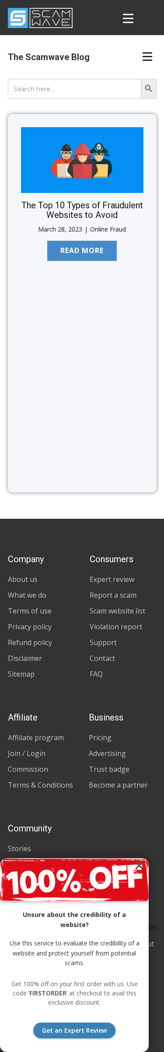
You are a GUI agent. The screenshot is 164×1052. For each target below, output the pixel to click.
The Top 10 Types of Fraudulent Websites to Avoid (82, 210)
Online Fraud (108, 229)
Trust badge (109, 769)
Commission (28, 769)
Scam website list (117, 611)
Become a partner (118, 785)
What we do (27, 595)
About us (23, 579)
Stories (19, 848)
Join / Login (26, 753)
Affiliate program (36, 737)
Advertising (107, 753)
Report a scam (113, 595)
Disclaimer (25, 658)
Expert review (112, 579)
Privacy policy (30, 626)
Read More (82, 250)
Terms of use (30, 611)
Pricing (100, 737)
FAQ (96, 674)
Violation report (116, 626)
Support (103, 642)
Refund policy (30, 642)
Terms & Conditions (40, 785)
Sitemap (21, 674)
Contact (102, 658)
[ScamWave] (40, 18)
